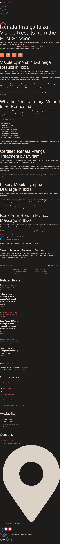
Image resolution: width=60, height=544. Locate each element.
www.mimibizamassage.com (10, 239)
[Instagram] (2, 529)
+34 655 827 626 (9, 440)
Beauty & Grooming (8, 394)
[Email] (20, 55)
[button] (3, 306)
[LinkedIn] (14, 55)
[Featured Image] (9, 289)
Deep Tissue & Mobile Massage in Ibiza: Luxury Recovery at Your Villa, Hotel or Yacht (9, 326)
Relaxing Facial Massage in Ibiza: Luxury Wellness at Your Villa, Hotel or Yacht (8, 299)
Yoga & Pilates (7, 388)
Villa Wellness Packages (10, 400)
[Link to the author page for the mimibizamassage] (18, 46)
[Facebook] (2, 55)
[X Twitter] (8, 55)
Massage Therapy (8, 383)
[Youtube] (10, 529)
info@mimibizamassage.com (12, 443)
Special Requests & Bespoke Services (14, 405)
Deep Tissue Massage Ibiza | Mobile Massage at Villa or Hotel (9, 350)
